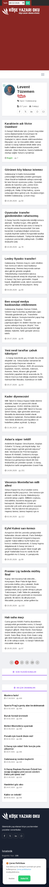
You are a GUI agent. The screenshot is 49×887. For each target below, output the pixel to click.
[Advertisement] (24, 42)
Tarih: (5, 3)
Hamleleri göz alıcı (13, 784)
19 (32, 662)
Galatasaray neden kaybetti (19, 759)
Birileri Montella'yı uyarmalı (18, 726)
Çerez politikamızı (24, 869)
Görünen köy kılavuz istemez (24, 169)
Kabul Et (24, 878)
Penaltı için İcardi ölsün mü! (18, 736)
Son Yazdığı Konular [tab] (25, 672)
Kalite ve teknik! (12, 795)
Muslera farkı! (11, 695)
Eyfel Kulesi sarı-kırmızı (20, 528)
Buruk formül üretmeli (16, 716)
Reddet (12, 878)
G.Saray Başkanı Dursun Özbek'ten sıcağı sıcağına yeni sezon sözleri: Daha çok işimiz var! (23, 772)
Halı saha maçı (14, 617)
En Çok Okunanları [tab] (25, 688)
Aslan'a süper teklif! (18, 439)
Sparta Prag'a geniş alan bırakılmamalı (24, 705)
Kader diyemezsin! (17, 396)
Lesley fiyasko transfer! (20, 258)
